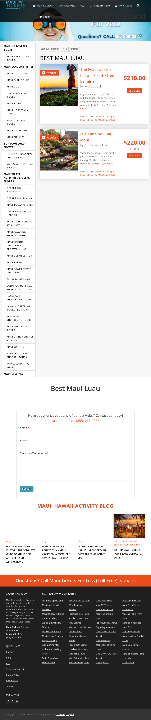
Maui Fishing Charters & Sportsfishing (16, 245)
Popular (55, 48)
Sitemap (10, 686)
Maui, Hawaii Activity (75, 505)
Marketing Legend (65, 714)
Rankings (73, 48)
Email (24, 440)
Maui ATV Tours (17, 73)
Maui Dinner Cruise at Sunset (19, 223)
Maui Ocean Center (19, 255)
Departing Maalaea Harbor (19, 213)
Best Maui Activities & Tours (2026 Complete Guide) (127, 553)
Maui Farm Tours (18, 79)
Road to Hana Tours (16, 122)
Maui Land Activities (18, 66)
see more (134, 90)
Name (24, 427)
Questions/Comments (34, 453)
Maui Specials (13, 373)
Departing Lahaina (19, 198)
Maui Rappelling (18, 130)
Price (64, 48)
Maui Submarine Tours (17, 328)
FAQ (8, 663)
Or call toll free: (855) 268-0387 (75, 420)
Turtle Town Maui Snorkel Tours (19, 355)
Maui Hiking (15, 103)
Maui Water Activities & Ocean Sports (17, 178)
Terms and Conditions (16, 669)
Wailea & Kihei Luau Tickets (20, 166)
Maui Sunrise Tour (104, 609)
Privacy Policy (12, 675)
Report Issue (12, 680)
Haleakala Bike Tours (17, 95)
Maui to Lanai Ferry (20, 204)
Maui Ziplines (15, 137)
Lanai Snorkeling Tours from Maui (18, 308)
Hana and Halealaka (131, 600)
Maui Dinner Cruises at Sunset (20, 338)
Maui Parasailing (18, 262)
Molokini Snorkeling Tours (19, 318)
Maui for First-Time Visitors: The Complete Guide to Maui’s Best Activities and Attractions (20, 554)
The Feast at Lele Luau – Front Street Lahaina (98, 75)
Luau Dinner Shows (123, 541)
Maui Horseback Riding (17, 112)
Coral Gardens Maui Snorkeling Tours (20, 287)
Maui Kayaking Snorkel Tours (17, 233)
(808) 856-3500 (13, 637)
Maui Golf (13, 86)
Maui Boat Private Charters (19, 270)
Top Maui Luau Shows (14, 145)
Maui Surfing (15, 346)
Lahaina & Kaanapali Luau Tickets (20, 155)
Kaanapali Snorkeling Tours (19, 297)
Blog (8, 541)
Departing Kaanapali (14, 189)
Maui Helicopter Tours (15, 48)
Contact (10, 652)
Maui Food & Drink (132, 544)
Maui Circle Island (104, 600)
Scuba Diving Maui (19, 279)
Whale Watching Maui (18, 365)
